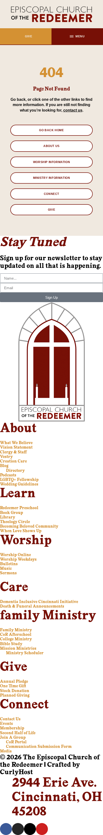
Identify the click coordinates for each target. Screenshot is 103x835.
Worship (26, 541)
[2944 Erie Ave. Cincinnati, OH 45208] (6, 782)
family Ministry (48, 616)
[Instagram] (18, 829)
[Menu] (72, 36)
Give (28, 36)
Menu (80, 36)
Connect (24, 705)
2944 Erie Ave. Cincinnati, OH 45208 (57, 798)
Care (14, 588)
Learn (17, 494)
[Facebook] (6, 829)
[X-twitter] (30, 829)
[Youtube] (42, 829)
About (18, 429)
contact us (72, 110)
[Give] (21, 36)
